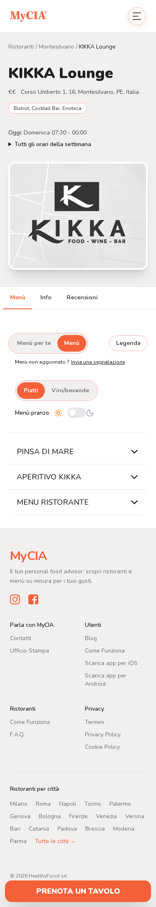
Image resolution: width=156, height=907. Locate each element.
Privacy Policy (103, 734)
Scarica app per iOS (111, 663)
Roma (43, 803)
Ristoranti (21, 47)
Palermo (120, 803)
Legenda (128, 343)
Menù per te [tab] (34, 343)
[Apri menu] (137, 16)
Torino (92, 803)
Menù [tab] (17, 297)
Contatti (20, 638)
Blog (91, 638)
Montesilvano (56, 47)
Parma (18, 841)
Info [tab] (46, 297)
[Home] (28, 16)
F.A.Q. (17, 734)
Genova (20, 816)
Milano (18, 803)
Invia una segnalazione (98, 362)
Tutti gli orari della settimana (53, 144)
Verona (134, 816)
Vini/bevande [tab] (70, 390)
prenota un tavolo (78, 891)
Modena (123, 828)
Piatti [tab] (31, 390)
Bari (15, 828)
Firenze (78, 816)
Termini (94, 722)
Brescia (95, 828)
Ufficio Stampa (29, 650)
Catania (39, 828)
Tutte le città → (55, 841)
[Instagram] (15, 599)
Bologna (50, 816)
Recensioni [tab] (82, 297)
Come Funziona (105, 650)
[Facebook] (33, 599)
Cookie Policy (102, 747)
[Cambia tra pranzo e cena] (76, 413)
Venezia (106, 816)
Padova (67, 828)
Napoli (67, 803)
